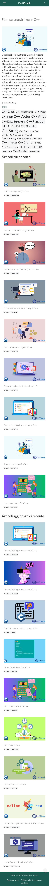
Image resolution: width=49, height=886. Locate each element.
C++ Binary (36, 142)
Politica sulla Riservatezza (31, 880)
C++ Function (35, 121)
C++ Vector (22, 116)
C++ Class (8, 111)
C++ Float (25, 147)
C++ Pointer (20, 151)
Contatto (24, 883)
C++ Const (27, 134)
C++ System (15, 195)
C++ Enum (24, 131)
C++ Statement (24, 138)
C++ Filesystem (10, 147)
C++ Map (7, 116)
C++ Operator (29, 125)
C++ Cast (34, 131)
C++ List (15, 126)
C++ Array (38, 116)
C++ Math (40, 111)
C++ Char (24, 142)
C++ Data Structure (13, 121)
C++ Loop (37, 138)
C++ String (12, 103)
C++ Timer (14, 749)
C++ (5, 103)
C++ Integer (9, 142)
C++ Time (7, 151)
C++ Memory (9, 138)
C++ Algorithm (25, 111)
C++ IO (6, 126)
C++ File (37, 147)
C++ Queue (15, 134)
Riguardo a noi (13, 880)
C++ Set (5, 134)
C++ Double (34, 151)
